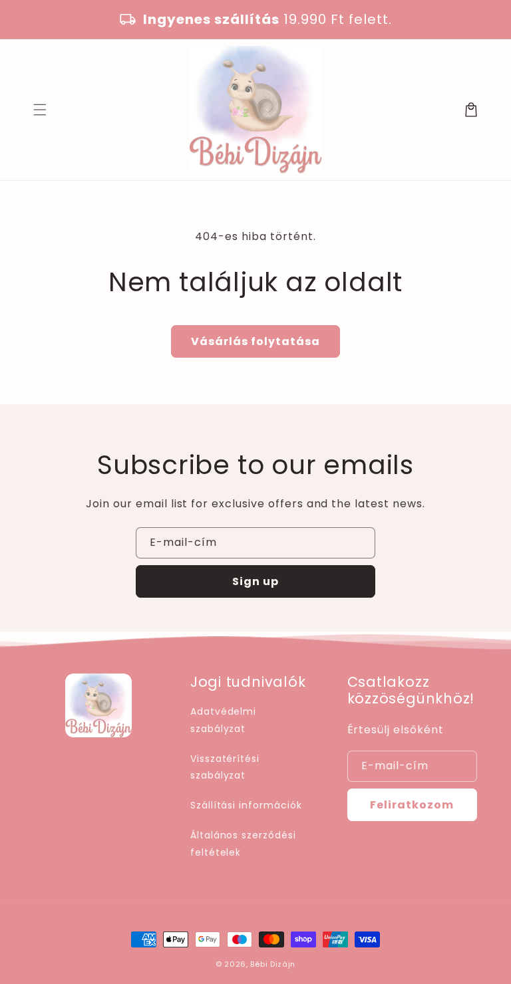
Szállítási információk (246, 805)
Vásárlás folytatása (255, 341)
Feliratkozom (412, 804)
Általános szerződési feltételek (243, 843)
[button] (40, 109)
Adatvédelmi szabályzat (223, 720)
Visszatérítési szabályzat (224, 767)
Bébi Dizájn (272, 964)
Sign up (255, 581)
